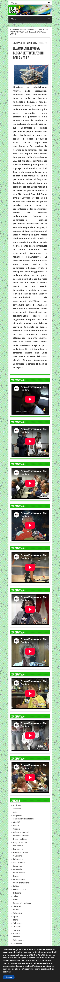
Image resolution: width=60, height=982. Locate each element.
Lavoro (16, 876)
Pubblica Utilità (19, 889)
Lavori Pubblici (19, 873)
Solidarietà (17, 913)
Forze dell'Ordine (20, 852)
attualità (16, 822)
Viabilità (16, 937)
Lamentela (17, 869)
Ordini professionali (21, 883)
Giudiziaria (17, 856)
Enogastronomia (20, 842)
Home (22, 30)
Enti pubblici (18, 846)
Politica (16, 886)
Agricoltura (18, 805)
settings (7, 971)
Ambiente (30, 30)
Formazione (18, 849)
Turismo (16, 930)
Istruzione (17, 866)
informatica (18, 859)
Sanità (15, 900)
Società (16, 910)
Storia (15, 920)
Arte (15, 812)
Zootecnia (17, 943)
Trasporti (17, 926)
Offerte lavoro (19, 879)
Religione (17, 893)
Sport (15, 916)
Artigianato (18, 815)
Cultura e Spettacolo (21, 832)
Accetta (9, 977)
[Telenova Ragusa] (30, 12)
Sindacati (17, 906)
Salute (15, 896)
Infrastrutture (19, 862)
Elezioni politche (20, 839)
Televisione (18, 923)
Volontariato (18, 940)
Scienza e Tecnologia (22, 903)
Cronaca (16, 829)
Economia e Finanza (21, 836)
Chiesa (16, 825)
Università (17, 933)
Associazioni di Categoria (23, 819)
